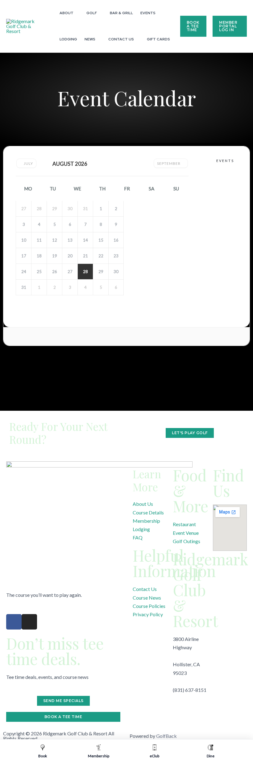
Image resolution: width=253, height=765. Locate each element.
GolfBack (166, 736)
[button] (76, 13)
